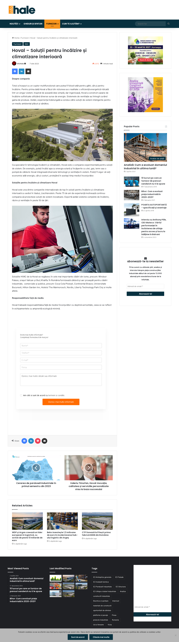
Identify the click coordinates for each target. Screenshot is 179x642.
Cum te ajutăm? (71, 23)
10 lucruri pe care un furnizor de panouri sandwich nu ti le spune (153, 181)
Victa (110, 625)
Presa (114, 615)
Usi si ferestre (98, 625)
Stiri (26, 44)
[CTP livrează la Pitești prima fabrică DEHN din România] (97, 521)
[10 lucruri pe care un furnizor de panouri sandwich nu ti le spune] (131, 182)
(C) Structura (121, 587)
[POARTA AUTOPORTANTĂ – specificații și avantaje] (131, 209)
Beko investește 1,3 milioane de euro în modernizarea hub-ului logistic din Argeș (62, 535)
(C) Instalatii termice (101, 582)
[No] (175, 635)
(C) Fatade (119, 577)
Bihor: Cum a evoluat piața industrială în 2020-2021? (152, 194)
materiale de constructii (102, 606)
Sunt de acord (77, 637)
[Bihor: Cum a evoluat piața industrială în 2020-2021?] (131, 195)
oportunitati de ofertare (102, 610)
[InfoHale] (22, 10)
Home (16, 38)
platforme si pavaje (100, 615)
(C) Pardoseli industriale (102, 587)
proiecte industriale (100, 620)
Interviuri (115, 601)
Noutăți (14, 23)
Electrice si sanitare (100, 601)
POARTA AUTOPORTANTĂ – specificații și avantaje (154, 206)
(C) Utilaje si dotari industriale (104, 591)
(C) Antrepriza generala (102, 577)
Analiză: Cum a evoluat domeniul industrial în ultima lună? (145, 166)
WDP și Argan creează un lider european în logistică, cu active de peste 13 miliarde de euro (27, 536)
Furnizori (51, 23)
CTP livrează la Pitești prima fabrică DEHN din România (96, 533)
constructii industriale (101, 596)
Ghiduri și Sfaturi (33, 23)
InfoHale (20, 64)
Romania (115, 620)
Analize (123, 591)
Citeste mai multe (101, 637)
